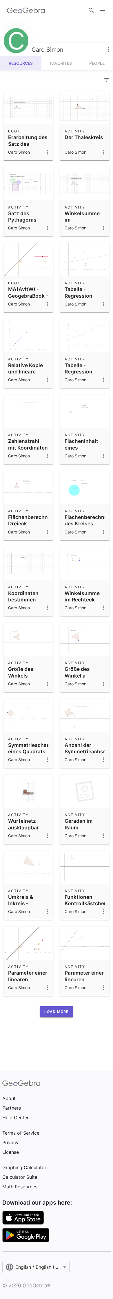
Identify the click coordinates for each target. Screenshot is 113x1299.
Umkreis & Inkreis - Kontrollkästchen (29, 903)
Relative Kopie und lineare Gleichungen (25, 371)
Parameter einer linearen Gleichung (84, 979)
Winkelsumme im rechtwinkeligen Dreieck (85, 223)
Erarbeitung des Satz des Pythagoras (28, 143)
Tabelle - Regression (78, 292)
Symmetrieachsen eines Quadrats (30, 748)
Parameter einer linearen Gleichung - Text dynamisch (27, 982)
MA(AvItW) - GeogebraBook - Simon (28, 295)
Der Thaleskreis (84, 137)
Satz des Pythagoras (22, 216)
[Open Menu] (102, 10)
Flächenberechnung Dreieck (32, 520)
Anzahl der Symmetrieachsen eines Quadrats (87, 751)
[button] (56, 1011)
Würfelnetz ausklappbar (23, 824)
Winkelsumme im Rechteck (82, 596)
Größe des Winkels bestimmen (22, 675)
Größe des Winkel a (77, 672)
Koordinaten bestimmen (23, 596)
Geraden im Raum (79, 824)
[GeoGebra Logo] (26, 10)
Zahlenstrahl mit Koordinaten (28, 444)
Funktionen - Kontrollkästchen (86, 900)
